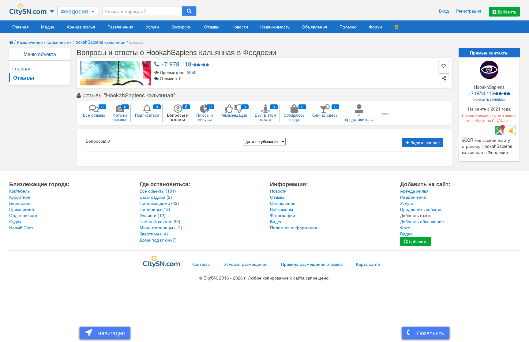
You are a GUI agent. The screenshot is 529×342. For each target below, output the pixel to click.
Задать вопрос (424, 142)
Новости (239, 27)
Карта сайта (368, 264)
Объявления (314, 27)
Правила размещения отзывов (312, 264)
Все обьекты (158, 191)
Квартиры (154, 234)
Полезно (348, 27)
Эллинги (153, 215)
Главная (20, 27)
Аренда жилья (81, 27)
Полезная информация (293, 227)
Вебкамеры (281, 209)
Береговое (19, 203)
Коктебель (19, 191)
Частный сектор (160, 221)
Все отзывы (94, 110)
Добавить (506, 12)
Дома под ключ (158, 240)
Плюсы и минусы (204, 113)
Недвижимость (275, 27)
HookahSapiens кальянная (99, 42)
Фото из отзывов (119, 113)
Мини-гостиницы (161, 227)
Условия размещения (246, 264)
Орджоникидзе (24, 215)
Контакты (201, 264)
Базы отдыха (156, 197)
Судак (15, 221)
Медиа (47, 27)
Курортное (19, 197)
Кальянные (58, 42)
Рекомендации (233, 110)
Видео (276, 221)
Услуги (152, 27)
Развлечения (120, 27)
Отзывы (211, 27)
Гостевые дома (159, 203)
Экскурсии (181, 27)
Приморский (21, 209)
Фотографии (282, 215)
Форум (375, 27)
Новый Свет (21, 227)
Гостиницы (155, 209)
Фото (405, 227)
